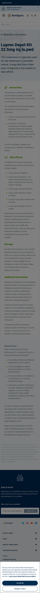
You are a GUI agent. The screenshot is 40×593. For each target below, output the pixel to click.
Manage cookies (20, 589)
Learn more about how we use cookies (22, 576)
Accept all (20, 583)
